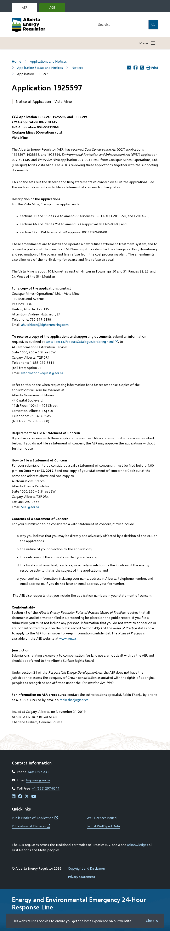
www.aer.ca (67, 638)
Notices (77, 67)
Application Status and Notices (40, 67)
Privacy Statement (81, 877)
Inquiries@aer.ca (38, 780)
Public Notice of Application (35, 818)
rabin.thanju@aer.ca (74, 700)
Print (154, 67)
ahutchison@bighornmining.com (45, 324)
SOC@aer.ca (30, 507)
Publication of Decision (31, 826)
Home (16, 61)
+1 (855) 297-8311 (46, 788)
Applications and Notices (48, 61)
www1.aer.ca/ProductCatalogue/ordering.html (82, 341)
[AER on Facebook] (20, 796)
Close (150, 920)
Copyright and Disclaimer (86, 868)
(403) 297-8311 (39, 772)
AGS (55, 8)
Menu (143, 43)
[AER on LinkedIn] (14, 796)
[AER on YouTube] (33, 796)
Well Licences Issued (102, 818)
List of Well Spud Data (103, 826)
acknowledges (137, 845)
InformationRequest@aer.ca (42, 373)
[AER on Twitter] (27, 796)
